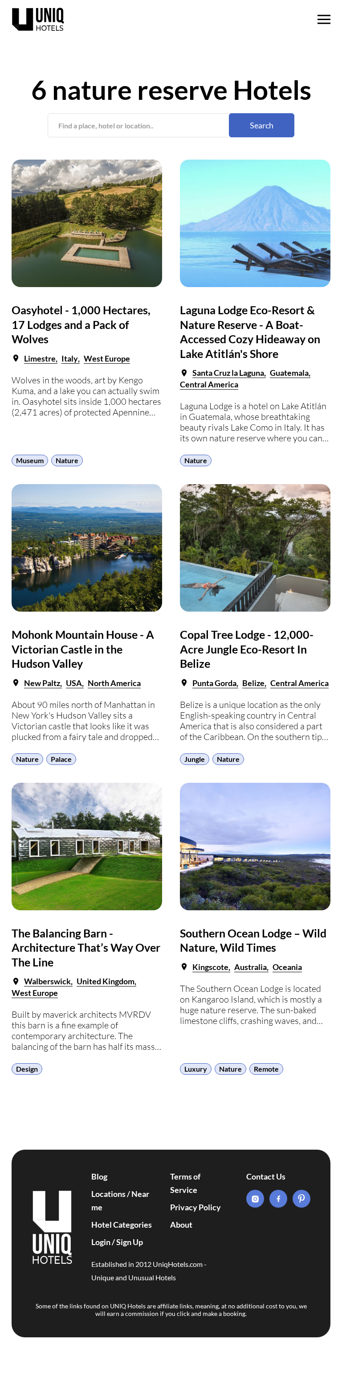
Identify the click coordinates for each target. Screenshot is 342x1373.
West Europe (107, 358)
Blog (99, 1176)
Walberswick (47, 981)
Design (27, 1069)
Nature (67, 460)
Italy (69, 358)
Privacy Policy (195, 1207)
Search (261, 125)
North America (114, 683)
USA (74, 683)
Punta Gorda (214, 683)
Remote (266, 1069)
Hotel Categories (121, 1224)
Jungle (194, 759)
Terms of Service (185, 1183)
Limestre (40, 358)
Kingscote (210, 967)
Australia (250, 967)
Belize (253, 683)
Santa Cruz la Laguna (228, 373)
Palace (61, 759)
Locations (108, 1194)
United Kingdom (105, 981)
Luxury (195, 1069)
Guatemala (289, 373)
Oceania (287, 967)
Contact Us (265, 1176)
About (181, 1224)
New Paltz (42, 683)
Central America (209, 384)
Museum (30, 460)
